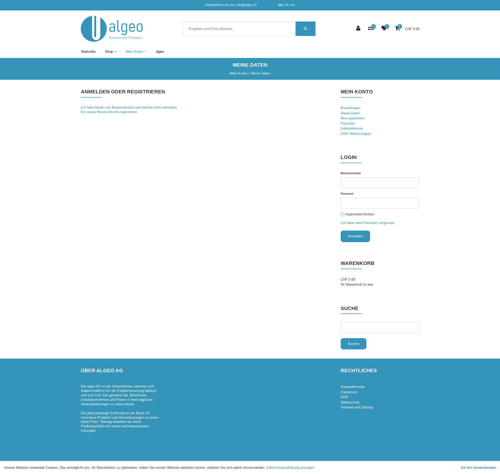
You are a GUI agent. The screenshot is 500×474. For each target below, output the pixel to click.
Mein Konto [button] (134, 52)
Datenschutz (350, 402)
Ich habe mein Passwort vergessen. (368, 223)
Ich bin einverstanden (478, 468)
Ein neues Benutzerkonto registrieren (109, 112)
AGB (344, 397)
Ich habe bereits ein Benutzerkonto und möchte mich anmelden (129, 107)
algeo (160, 52)
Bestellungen (350, 108)
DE (280, 5)
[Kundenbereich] (359, 28)
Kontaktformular (353, 387)
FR (286, 5)
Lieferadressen (352, 128)
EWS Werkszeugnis (356, 134)
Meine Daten (350, 113)
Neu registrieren (353, 118)
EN (293, 5)
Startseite (88, 52)
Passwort (348, 123)
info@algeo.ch (246, 5)
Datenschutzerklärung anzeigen (290, 468)
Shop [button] (109, 52)
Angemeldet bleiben (359, 214)
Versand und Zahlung (357, 407)
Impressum (349, 392)
